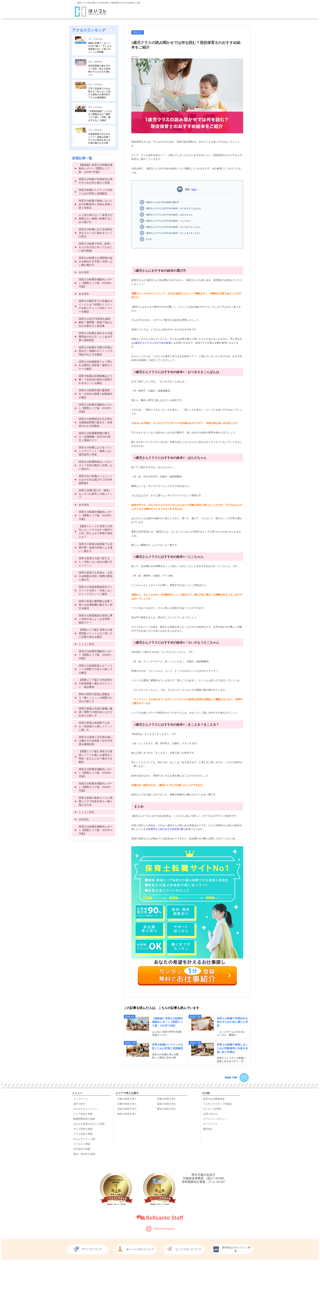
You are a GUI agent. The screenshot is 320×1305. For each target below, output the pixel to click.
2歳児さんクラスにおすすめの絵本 (152, 342)
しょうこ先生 (86, 644)
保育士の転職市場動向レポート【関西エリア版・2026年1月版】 (95, 787)
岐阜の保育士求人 (127, 1114)
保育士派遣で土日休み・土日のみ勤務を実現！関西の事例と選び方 (95, 576)
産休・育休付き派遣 (84, 1154)
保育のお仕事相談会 (214, 1099)
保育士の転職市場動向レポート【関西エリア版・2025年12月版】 (95, 830)
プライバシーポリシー (215, 1119)
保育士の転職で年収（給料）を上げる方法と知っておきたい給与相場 (95, 247)
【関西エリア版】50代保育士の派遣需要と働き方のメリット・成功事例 (95, 683)
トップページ (80, 1099)
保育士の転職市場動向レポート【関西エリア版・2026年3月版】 (95, 655)
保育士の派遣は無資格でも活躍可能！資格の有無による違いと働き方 (95, 547)
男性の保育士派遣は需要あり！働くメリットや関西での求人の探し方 (95, 698)
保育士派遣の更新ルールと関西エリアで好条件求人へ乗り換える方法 (95, 801)
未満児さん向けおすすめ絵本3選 (165, 829)
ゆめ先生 (84, 819)
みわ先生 (84, 272)
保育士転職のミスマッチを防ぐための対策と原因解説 (95, 191)
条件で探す (79, 1104)
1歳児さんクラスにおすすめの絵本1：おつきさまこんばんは (173, 208)
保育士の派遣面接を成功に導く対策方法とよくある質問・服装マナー (95, 619)
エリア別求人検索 (83, 1114)
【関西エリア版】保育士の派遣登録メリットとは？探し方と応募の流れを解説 (95, 633)
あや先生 (84, 504)
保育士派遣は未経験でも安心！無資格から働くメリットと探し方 (95, 726)
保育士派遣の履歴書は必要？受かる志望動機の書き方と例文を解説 (95, 605)
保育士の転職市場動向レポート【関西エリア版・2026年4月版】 (95, 515)
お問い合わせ (210, 1114)
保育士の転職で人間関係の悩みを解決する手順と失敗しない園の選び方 (95, 261)
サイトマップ (210, 1124)
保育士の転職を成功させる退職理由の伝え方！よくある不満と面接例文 (95, 337)
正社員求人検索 (81, 1149)
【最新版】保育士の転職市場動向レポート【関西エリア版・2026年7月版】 (167, 1022)
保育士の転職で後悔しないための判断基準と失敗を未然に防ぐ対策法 (232, 1048)
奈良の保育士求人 (127, 1109)
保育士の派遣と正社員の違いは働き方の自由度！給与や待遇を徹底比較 (95, 741)
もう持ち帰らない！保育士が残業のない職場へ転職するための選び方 (95, 219)
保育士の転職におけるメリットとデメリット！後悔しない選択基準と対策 (95, 451)
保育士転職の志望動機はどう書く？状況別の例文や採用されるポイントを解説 (95, 379)
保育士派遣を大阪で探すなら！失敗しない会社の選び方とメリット (95, 562)
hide (194, 189)
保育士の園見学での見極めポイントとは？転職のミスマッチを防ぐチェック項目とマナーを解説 (95, 306)
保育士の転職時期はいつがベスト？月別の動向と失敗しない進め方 (95, 465)
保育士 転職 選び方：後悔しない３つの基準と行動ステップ (95, 494)
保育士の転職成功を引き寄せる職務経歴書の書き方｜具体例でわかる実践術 (95, 422)
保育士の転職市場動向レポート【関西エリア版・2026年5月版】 (95, 408)
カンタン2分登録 (212, 1109)
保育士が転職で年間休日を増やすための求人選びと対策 (232, 1022)
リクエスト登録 (81, 1144)
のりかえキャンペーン (85, 1109)
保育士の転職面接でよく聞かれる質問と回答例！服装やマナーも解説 (95, 365)
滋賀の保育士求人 (166, 1104)
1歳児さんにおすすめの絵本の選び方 (162, 202)
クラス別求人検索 (83, 1134)
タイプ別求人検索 (83, 1129)
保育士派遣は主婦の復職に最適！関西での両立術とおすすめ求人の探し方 (95, 712)
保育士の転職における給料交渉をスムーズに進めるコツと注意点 (95, 233)
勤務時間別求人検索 (84, 1119)
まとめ (149, 239)
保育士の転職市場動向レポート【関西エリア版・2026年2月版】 (95, 773)
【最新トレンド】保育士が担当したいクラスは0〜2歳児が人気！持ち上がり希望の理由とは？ (95, 531)
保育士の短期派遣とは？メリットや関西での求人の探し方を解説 (95, 669)
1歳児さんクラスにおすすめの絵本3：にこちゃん (168, 221)
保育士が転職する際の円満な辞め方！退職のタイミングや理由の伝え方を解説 (95, 351)
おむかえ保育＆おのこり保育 (89, 1124)
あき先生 (84, 293)
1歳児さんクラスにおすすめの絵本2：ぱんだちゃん (169, 215)
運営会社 (208, 1129)
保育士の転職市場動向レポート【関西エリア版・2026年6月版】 (95, 283)
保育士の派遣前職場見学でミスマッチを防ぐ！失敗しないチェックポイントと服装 (95, 590)
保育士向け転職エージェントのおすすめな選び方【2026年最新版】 (95, 480)
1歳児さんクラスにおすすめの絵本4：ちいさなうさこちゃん (173, 227)
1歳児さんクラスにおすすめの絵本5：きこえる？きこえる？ (173, 233)
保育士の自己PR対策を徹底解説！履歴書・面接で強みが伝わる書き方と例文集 (95, 322)
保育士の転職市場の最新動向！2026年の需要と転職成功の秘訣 (95, 394)
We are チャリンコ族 (84, 1139)
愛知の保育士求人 (166, 1109)
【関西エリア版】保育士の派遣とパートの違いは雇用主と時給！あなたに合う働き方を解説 (95, 756)
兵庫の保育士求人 (127, 1104)
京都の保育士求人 (166, 1099)
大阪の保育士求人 (127, 1099)
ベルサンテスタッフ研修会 (217, 1104)
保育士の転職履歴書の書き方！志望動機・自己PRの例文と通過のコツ (94, 437)
